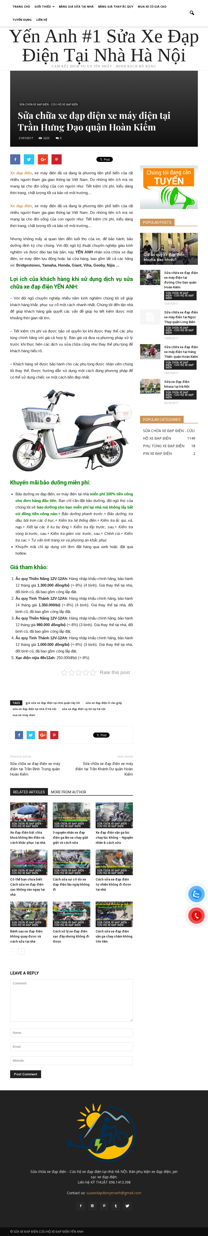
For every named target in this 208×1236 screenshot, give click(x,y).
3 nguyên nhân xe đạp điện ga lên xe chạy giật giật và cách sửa (70, 838)
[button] (192, 13)
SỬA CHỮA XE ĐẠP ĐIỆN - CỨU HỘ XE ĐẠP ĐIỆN (48, 104)
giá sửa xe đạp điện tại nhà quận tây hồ (53, 703)
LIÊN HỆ (41, 20)
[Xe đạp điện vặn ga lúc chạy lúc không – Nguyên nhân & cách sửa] (114, 815)
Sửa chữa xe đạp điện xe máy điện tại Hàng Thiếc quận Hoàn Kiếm (181, 352)
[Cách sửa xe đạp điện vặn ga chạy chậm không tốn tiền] (114, 914)
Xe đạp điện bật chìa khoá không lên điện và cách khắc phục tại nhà (27, 838)
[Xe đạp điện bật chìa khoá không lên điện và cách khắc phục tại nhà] (28, 815)
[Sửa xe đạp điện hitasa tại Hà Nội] (150, 386)
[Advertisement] (71, 683)
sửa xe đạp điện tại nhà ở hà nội (34, 709)
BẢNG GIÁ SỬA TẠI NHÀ (76, 6)
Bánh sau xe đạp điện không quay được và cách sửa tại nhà (26, 936)
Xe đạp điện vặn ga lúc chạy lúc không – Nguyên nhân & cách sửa (114, 838)
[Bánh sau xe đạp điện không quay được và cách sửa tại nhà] (28, 914)
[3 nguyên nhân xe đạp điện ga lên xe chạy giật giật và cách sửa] (71, 815)
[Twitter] (127, 1206)
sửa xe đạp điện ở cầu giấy (103, 703)
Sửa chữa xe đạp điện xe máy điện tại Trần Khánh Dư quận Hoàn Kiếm (104, 769)
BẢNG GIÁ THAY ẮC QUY (115, 6)
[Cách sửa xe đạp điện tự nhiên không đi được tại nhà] (114, 862)
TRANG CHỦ (21, 6)
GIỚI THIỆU (42, 6)
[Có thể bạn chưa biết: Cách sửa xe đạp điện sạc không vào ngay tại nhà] (28, 862)
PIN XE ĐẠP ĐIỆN (157, 453)
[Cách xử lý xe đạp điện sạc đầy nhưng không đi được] (71, 914)
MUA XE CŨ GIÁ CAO (152, 6)
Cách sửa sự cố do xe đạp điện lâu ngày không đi (71, 884)
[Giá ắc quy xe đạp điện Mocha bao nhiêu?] (169, 249)
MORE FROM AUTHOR (68, 792)
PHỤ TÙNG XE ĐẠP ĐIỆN (163, 445)
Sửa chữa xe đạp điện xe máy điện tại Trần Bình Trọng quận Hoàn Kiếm (35, 769)
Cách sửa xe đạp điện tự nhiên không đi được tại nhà (113, 884)
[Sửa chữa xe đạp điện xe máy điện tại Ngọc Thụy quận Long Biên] (150, 317)
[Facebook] (81, 1206)
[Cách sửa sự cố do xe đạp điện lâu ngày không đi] (71, 862)
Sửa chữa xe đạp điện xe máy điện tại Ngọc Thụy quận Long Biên (181, 317)
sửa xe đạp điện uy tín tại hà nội (84, 709)
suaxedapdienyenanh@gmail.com (113, 1192)
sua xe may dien (23, 715)
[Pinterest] (104, 1206)
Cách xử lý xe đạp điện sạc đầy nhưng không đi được (71, 936)
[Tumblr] (116, 1206)
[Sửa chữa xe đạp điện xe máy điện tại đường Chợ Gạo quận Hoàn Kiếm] (150, 277)
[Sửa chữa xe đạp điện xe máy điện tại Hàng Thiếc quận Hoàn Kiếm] (150, 351)
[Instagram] (92, 1206)
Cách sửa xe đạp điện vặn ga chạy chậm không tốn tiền (114, 936)
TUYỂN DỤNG (22, 20)
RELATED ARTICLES (29, 792)
